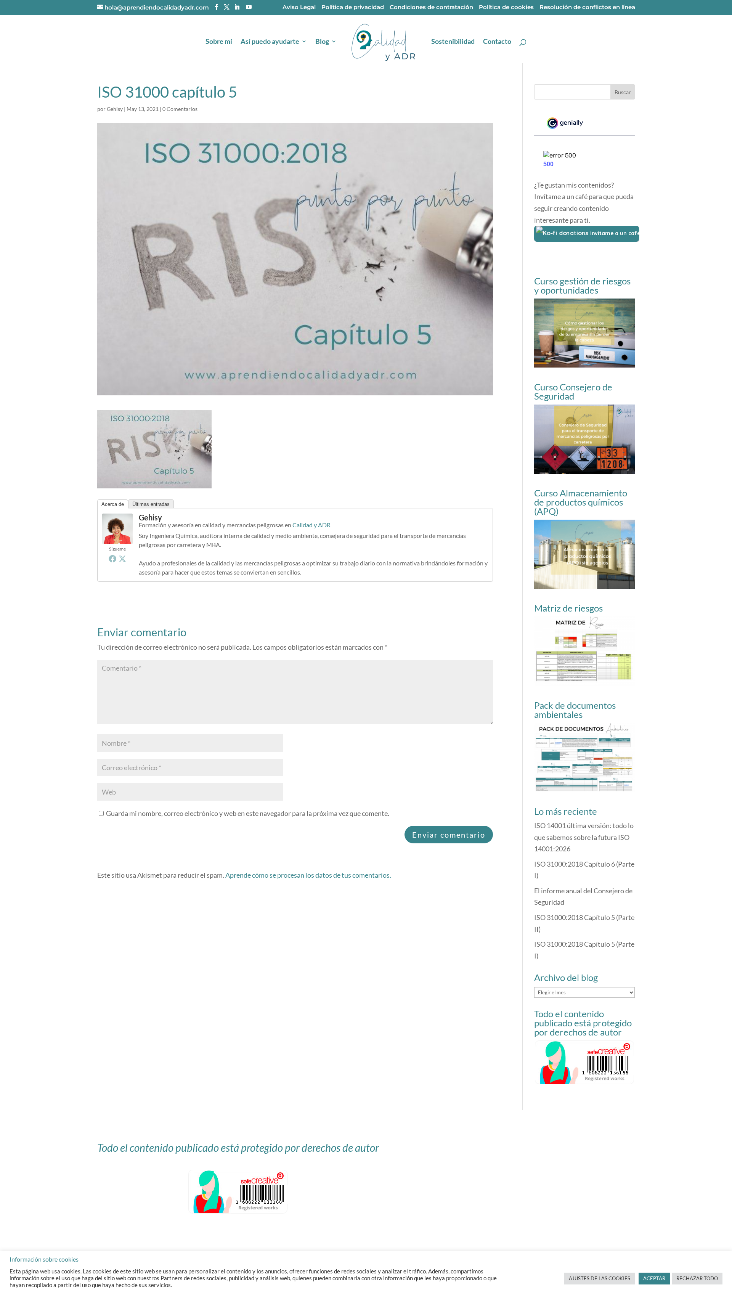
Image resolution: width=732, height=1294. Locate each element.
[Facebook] (112, 558)
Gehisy (115, 109)
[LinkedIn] (237, 7)
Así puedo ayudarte (270, 42)
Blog (322, 42)
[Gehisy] (117, 538)
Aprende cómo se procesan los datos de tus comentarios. (308, 875)
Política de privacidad (352, 7)
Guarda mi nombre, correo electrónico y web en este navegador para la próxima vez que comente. (247, 813)
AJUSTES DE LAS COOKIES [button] (599, 1278)
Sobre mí (218, 42)
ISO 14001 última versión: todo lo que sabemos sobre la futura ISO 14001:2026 (584, 837)
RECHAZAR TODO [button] (697, 1278)
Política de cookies (506, 7)
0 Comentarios (179, 109)
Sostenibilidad (453, 42)
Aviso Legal (299, 7)
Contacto (497, 42)
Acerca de (112, 504)
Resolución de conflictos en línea (587, 7)
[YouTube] (249, 7)
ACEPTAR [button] (654, 1278)
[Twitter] (122, 558)
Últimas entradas (151, 504)
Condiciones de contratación (431, 7)
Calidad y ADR (311, 524)
